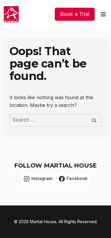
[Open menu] (103, 14)
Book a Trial (74, 14)
